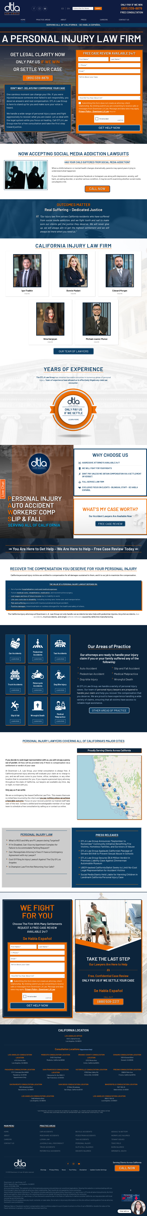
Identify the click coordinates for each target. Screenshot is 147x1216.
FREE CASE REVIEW (110, 523)
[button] (109, 785)
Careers (104, 20)
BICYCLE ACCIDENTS (84, 1131)
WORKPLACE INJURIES (120, 1135)
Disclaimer (83, 1170)
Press (83, 20)
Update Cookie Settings (98, 1170)
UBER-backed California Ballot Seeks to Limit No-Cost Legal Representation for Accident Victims (109, 869)
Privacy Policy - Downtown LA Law (94, 111)
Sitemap (43, 1170)
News (64, 1170)
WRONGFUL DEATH (118, 1151)
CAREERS (8, 1139)
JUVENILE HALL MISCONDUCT (52, 1143)
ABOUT (7, 1135)
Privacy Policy (54, 1170)
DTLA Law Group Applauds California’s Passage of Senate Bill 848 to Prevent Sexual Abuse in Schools (107, 852)
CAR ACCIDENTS (46, 1131)
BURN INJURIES (117, 1147)
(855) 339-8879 (38, 78)
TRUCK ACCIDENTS (47, 1147)
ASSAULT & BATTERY (119, 1131)
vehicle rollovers (74, 617)
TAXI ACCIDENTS (82, 1139)
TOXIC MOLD (116, 1143)
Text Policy (72, 1170)
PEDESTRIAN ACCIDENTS (86, 1135)
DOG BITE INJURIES (83, 1151)
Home (23, 20)
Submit (98, 8)
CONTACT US (9, 1143)
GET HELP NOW (109, 127)
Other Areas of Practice (109, 710)
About (63, 20)
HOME (6, 1131)
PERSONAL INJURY (83, 1143)
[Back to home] (12, 8)
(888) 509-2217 (108, 1001)
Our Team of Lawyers (73, 351)
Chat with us (124, 1211)
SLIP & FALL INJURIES (84, 1147)
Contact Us (124, 20)
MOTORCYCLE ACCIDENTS (50, 1151)
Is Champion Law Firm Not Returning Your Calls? (31, 866)
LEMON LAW (45, 1139)
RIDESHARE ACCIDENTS (49, 1135)
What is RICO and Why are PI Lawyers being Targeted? (34, 840)
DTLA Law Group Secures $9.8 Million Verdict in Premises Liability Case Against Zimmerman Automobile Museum (105, 860)
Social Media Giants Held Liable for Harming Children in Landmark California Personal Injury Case (109, 876)
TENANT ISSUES (117, 1139)
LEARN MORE (73, 419)
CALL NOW (97, 189)
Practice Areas (43, 20)
